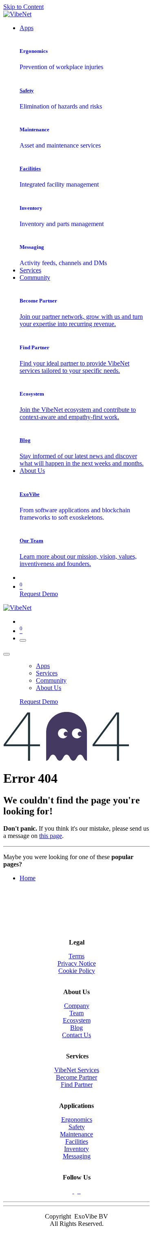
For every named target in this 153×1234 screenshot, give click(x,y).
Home (27, 878)
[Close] (6, 654)
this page (50, 835)
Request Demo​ (39, 593)
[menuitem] (26, 27)
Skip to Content (23, 6)
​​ (76, 1148)
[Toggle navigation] (23, 640)
